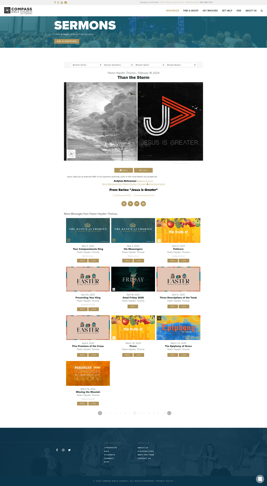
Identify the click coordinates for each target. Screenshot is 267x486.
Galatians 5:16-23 (178, 256)
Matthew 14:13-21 (88, 256)
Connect (109, 458)
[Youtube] (62, 2)
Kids (106, 451)
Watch (125, 170)
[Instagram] (58, 2)
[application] (133, 163)
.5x (173, 163)
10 (149, 413)
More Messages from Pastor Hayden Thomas (123, 184)
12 (158, 413)
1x (178, 163)
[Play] (67, 163)
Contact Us (144, 458)
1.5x (183, 163)
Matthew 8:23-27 (145, 181)
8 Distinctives (146, 451)
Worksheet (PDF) (123, 195)
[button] (262, 10)
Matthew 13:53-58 (88, 399)
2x (187, 163)
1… (106, 413)
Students (109, 455)
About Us (143, 448)
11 (153, 413)
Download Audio (157, 184)
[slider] (121, 163)
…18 (164, 413)
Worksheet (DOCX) (145, 195)
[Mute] (191, 163)
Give (106, 462)
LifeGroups (110, 448)
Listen (144, 170)
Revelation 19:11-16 (88, 304)
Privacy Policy (165, 481)
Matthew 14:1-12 (133, 256)
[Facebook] (55, 2)
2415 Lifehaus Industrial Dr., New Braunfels (179, 2)
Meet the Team (146, 455)
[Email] (65, 2)
